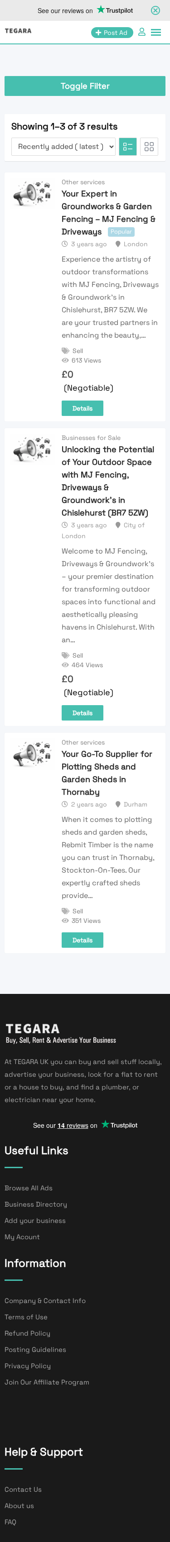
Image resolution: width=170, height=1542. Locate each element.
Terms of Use (26, 1317)
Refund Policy (27, 1333)
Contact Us (23, 1489)
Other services (83, 182)
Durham (135, 804)
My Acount (22, 1236)
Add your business (35, 1220)
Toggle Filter (85, 86)
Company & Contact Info (45, 1300)
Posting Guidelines (35, 1349)
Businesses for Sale (91, 438)
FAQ (10, 1522)
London (136, 244)
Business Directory (36, 1204)
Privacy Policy (28, 1365)
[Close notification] (155, 10)
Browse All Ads (29, 1188)
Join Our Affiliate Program (47, 1382)
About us (19, 1505)
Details (82, 408)
